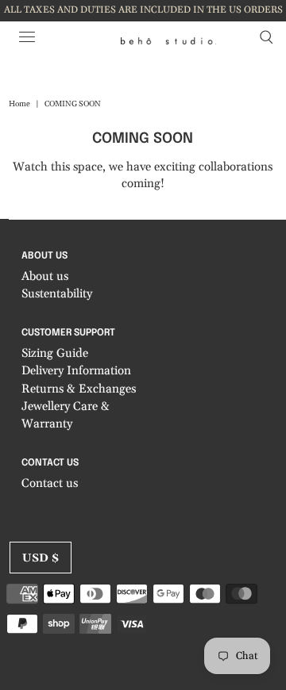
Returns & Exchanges (78, 389)
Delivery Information (76, 370)
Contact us (49, 483)
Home (19, 104)
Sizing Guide (54, 353)
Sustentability (56, 293)
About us (44, 276)
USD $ (40, 558)
